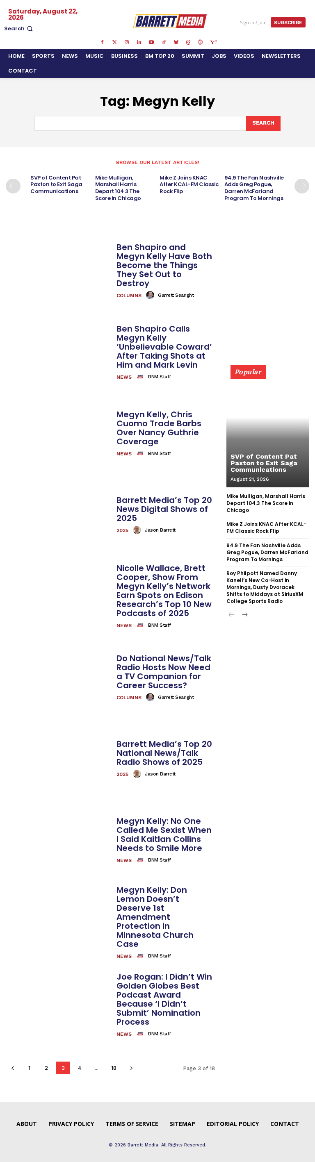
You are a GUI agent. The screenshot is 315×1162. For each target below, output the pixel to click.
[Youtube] (151, 43)
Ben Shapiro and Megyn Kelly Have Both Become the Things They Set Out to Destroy (164, 265)
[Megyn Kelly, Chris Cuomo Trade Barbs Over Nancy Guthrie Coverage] (58, 434)
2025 (122, 530)
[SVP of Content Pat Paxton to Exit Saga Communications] (267, 430)
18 (113, 1068)
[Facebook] (102, 43)
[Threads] (188, 43)
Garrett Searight (176, 295)
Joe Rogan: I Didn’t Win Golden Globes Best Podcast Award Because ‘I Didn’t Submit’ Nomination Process (164, 999)
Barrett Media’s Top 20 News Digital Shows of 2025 (164, 509)
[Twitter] (114, 43)
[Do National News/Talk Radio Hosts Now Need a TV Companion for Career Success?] (58, 677)
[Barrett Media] (170, 21)
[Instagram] (127, 43)
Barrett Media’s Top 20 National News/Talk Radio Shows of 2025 (164, 753)
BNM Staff (159, 377)
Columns (129, 295)
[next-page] (301, 186)
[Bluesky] (176, 43)
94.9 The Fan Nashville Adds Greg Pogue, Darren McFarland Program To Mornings (254, 188)
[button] (19, 28)
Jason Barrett (160, 530)
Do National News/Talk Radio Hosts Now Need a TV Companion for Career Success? (163, 672)
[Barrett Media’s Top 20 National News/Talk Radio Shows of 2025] (58, 759)
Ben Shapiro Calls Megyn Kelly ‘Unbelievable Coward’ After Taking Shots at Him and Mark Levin (164, 347)
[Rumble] (200, 43)
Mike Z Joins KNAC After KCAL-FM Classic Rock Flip (189, 185)
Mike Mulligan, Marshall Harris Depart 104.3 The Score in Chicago (118, 188)
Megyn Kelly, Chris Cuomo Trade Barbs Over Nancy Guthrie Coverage (158, 428)
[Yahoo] (213, 43)
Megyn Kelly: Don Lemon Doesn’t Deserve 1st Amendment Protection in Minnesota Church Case (155, 917)
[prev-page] (13, 186)
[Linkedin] (139, 43)
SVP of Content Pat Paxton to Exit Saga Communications (56, 185)
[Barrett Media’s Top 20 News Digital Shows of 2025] (58, 515)
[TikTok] (164, 43)
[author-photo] (151, 295)
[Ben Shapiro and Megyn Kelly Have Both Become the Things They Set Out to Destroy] (58, 271)
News (124, 377)
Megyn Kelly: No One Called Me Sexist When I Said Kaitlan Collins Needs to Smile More (164, 834)
